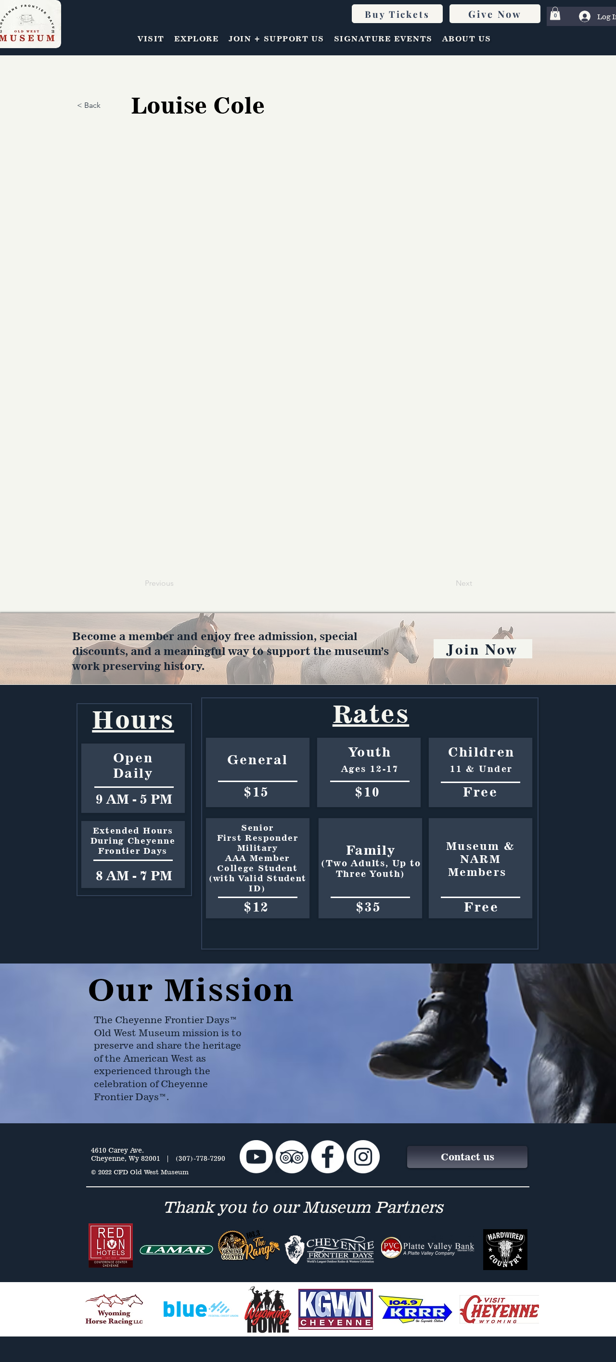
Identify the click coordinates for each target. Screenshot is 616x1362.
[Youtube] (256, 1156)
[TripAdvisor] (291, 1156)
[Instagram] (363, 1156)
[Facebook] (327, 1156)
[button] (555, 13)
